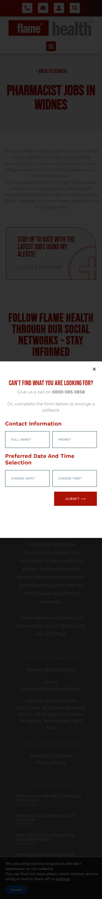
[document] (51, 449)
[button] (94, 369)
